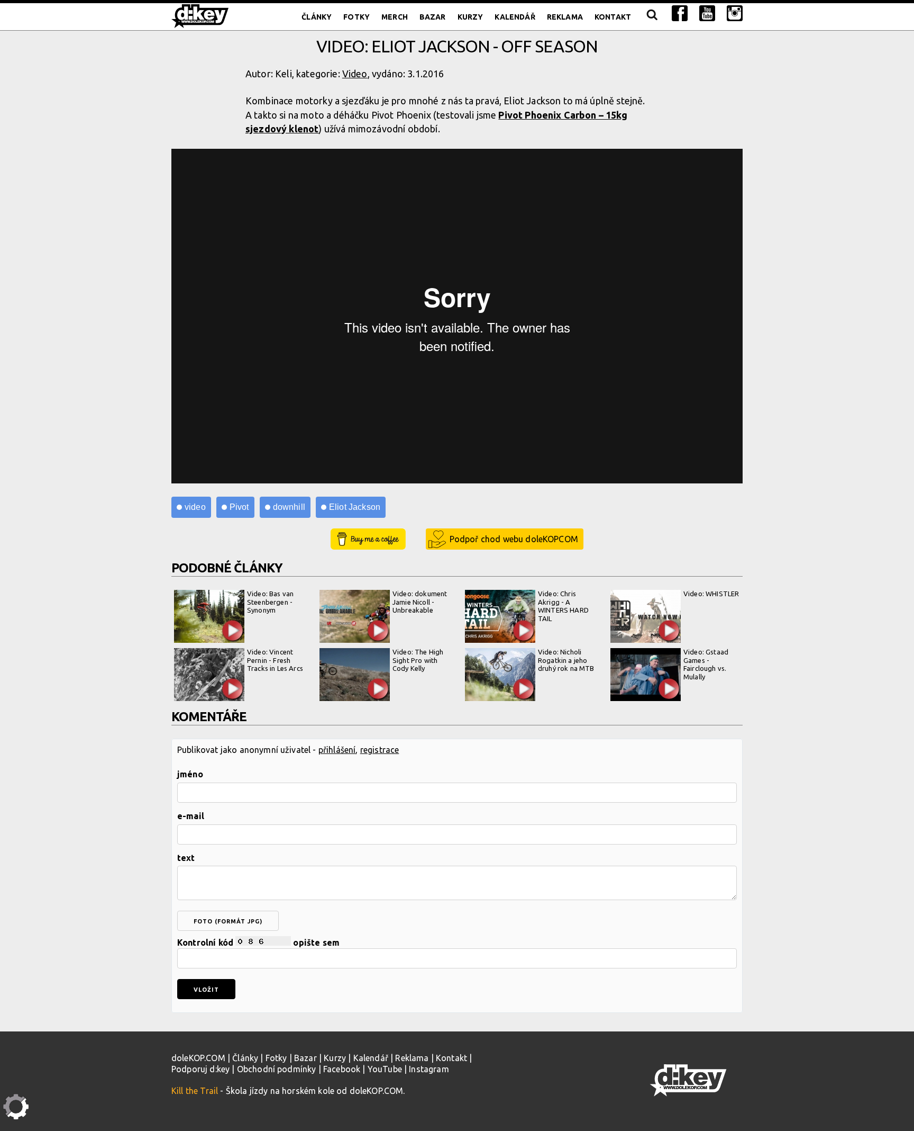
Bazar (432, 17)
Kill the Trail (194, 1091)
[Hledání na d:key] (651, 17)
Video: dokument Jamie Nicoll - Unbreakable (419, 602)
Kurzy (470, 17)
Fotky (356, 17)
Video (355, 73)
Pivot (239, 506)
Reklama (565, 17)
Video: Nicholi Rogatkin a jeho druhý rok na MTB (566, 660)
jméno (190, 774)
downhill (289, 506)
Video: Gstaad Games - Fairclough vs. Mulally (705, 664)
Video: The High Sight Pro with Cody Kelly (417, 660)
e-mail (190, 816)
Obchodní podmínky (276, 1069)
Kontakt (613, 17)
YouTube (385, 1069)
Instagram (429, 1069)
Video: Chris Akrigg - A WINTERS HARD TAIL (563, 606)
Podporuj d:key (200, 1069)
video (195, 506)
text (186, 858)
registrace (379, 750)
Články (316, 17)
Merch (394, 17)
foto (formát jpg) (228, 921)
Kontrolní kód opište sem (258, 942)
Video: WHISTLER (711, 593)
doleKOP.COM (198, 1058)
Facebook (341, 1069)
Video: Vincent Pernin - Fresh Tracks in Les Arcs (275, 660)
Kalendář (515, 17)
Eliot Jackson (354, 506)
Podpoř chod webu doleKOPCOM (514, 539)
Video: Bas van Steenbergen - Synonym (270, 602)
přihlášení (337, 750)
